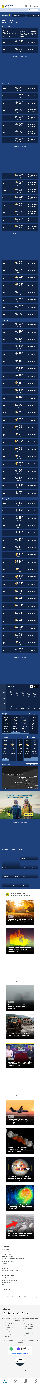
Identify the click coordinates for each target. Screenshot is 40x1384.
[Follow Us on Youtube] (13, 1313)
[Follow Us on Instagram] (9, 1313)
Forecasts (32, 10)
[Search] (26, 6)
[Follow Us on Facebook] (4, 1313)
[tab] (31, 686)
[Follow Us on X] (27, 1313)
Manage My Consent (8, 1261)
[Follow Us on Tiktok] (18, 1313)
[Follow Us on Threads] (22, 1313)
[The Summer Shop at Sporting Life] (33, 883)
